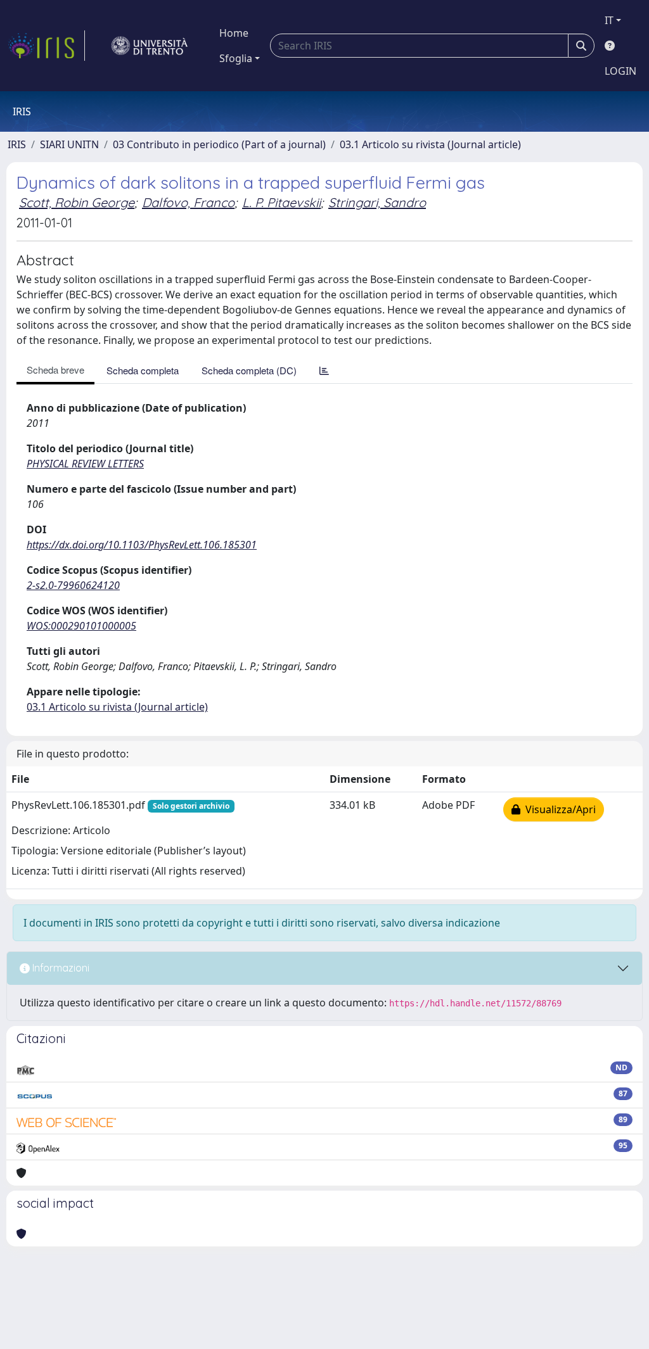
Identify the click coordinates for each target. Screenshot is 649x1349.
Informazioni (59, 967)
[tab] (324, 370)
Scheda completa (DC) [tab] (249, 370)
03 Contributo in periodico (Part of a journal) (219, 144)
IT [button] (609, 20)
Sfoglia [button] (235, 58)
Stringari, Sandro (377, 202)
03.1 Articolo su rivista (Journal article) (430, 144)
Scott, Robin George (76, 202)
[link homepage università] (149, 45)
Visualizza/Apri (558, 809)
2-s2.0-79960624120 (73, 585)
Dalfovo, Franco (188, 202)
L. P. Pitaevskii (281, 202)
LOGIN (620, 71)
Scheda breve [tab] (55, 369)
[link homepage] (46, 45)
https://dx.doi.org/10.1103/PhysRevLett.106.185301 (142, 545)
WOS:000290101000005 (81, 626)
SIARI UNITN (69, 144)
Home (233, 33)
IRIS (17, 144)
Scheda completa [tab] (142, 370)
